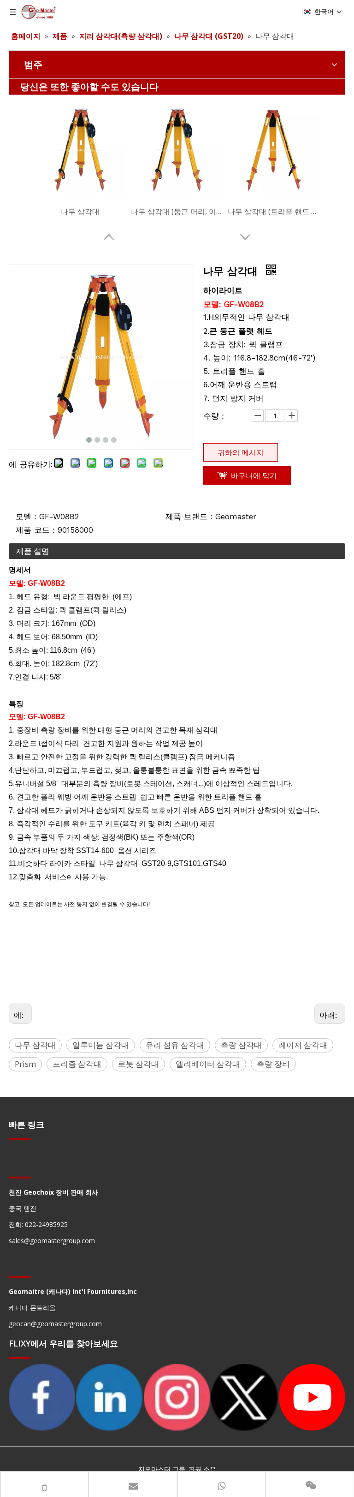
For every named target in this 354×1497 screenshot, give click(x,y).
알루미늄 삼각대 (100, 1045)
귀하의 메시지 (241, 452)
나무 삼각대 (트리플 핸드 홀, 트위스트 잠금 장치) (274, 211)
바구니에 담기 (254, 475)
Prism (25, 1063)
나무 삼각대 (80, 211)
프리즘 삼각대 (77, 1063)
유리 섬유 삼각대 (175, 1045)
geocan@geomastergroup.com (55, 1323)
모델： (27, 516)
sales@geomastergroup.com (52, 1240)
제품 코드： (37, 530)
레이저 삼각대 (302, 1045)
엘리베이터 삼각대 (208, 1063)
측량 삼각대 (241, 1045)
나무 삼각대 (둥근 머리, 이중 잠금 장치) (177, 211)
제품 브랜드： (190, 516)
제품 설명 (32, 551)
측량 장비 (273, 1063)
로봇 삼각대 (138, 1063)
